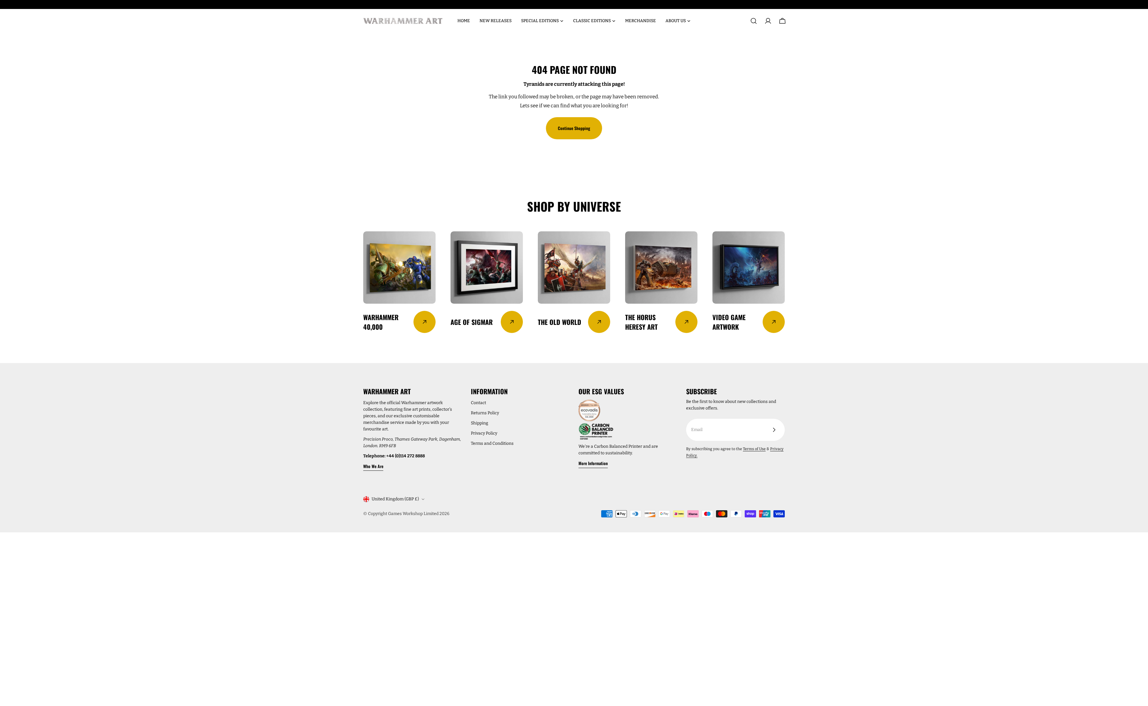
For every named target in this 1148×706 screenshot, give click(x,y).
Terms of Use (754, 449)
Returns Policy (485, 412)
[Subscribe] (774, 430)
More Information (593, 463)
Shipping (479, 423)
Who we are (373, 466)
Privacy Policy (484, 433)
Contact (478, 402)
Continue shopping (574, 128)
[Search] (754, 21)
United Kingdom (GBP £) (395, 499)
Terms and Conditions (492, 443)
